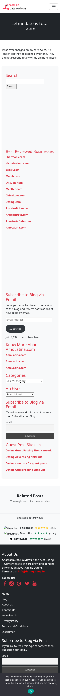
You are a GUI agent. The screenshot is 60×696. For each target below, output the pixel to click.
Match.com (13, 176)
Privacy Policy (10, 621)
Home (5, 593)
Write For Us (9, 615)
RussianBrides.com (18, 208)
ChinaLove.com (15, 195)
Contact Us (8, 610)
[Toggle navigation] (53, 6)
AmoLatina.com (16, 227)
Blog (4, 599)
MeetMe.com (14, 189)
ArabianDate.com (17, 214)
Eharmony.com (15, 157)
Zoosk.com (13, 170)
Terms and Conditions (15, 626)
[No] (56, 684)
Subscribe (15, 328)
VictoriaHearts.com (18, 163)
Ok (30, 691)
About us (7, 604)
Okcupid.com (14, 182)
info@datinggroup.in (31, 571)
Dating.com (13, 202)
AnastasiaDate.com (18, 221)
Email (9, 422)
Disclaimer (8, 632)
